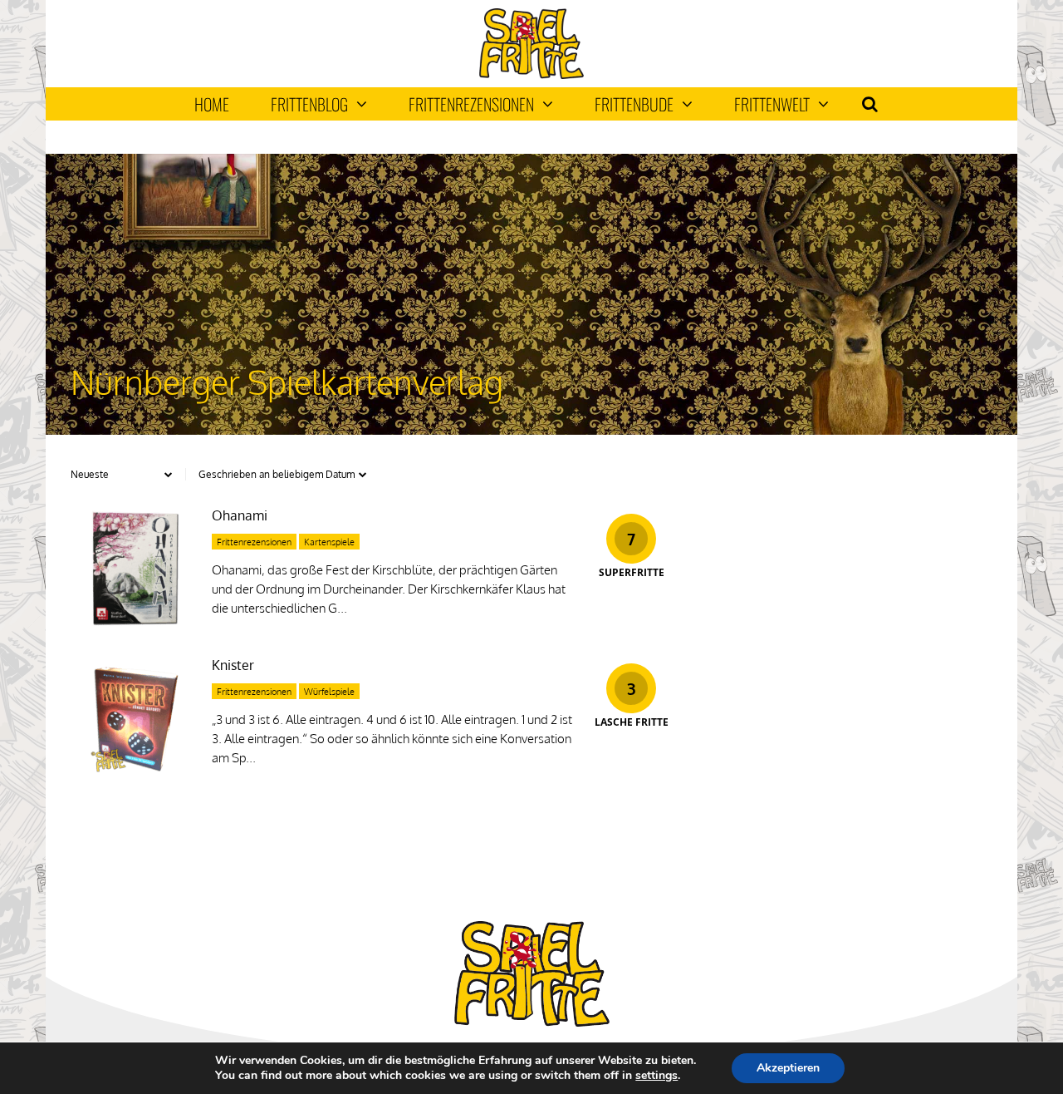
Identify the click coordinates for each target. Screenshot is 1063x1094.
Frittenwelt (772, 103)
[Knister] (133, 775)
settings (656, 1075)
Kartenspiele (329, 542)
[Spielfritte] (531, 75)
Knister (233, 665)
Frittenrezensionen (471, 103)
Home (211, 103)
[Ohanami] (133, 625)
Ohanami (239, 515)
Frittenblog (309, 103)
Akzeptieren (788, 1068)
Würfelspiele (329, 691)
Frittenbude (634, 103)
